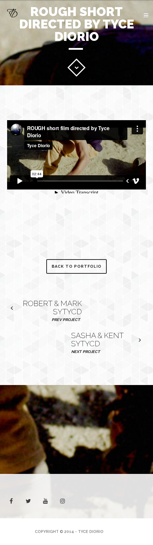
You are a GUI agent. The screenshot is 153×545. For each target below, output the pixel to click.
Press (131, 68)
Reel (133, 46)
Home (132, 24)
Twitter (103, 94)
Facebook (128, 94)
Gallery (128, 57)
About (130, 35)
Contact (127, 79)
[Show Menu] (134, 16)
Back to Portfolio (76, 266)
